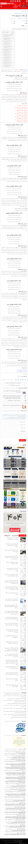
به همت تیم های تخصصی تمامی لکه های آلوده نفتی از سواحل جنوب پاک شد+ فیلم (15, 820)
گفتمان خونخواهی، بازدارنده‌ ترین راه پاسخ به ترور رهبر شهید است (11, 575)
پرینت (13, 23)
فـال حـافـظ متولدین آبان (7, 54)
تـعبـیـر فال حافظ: (7, 58)
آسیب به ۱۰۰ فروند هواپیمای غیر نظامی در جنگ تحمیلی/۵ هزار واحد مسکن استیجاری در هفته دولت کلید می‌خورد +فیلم (14, 798)
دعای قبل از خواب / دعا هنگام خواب (14, 400)
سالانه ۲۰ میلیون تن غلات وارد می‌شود (18, 759)
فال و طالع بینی (17, 13)
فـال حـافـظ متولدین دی (7, 60)
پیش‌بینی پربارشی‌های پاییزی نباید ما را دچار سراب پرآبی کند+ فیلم (14, 771)
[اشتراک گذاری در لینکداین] (15, 379)
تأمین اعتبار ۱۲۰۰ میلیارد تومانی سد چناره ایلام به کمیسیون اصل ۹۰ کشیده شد (12, 631)
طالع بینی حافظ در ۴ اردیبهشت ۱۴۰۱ (21, 113)
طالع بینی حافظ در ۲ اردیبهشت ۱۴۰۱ (21, 116)
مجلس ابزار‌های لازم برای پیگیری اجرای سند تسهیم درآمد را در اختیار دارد (14, 810)
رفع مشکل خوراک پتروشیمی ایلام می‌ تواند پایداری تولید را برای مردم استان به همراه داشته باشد (11, 582)
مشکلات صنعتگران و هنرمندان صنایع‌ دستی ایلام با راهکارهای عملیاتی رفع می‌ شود (11, 606)
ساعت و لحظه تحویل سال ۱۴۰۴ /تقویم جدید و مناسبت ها (12, 391)
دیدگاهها (6, 535)
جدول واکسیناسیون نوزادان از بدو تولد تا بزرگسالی (11, 405)
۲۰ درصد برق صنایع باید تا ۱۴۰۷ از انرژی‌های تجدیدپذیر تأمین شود (15, 792)
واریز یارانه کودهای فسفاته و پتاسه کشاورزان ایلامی (12, 685)
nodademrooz (20, 18)
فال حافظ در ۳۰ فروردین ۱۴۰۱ (22, 121)
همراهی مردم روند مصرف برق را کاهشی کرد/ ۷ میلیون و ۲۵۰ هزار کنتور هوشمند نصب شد (15, 755)
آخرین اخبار (22, 535)
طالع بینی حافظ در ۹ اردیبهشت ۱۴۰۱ (21, 107)
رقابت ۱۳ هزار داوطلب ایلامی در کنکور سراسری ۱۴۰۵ (11, 550)
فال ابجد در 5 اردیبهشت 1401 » (14, 385)
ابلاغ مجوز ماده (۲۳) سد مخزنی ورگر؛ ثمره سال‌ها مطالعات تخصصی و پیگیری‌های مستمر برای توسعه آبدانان (11, 649)
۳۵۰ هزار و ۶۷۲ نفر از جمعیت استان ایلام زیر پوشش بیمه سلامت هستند (11, 599)
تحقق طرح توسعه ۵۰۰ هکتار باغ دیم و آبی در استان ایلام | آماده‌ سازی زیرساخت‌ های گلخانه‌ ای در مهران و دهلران (11, 662)
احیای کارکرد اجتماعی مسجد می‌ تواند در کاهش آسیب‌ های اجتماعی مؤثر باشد (11, 625)
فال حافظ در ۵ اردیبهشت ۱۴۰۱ (22, 112)
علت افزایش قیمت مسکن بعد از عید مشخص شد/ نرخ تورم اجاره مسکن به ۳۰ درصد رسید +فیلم (15, 788)
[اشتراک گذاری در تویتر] (22, 379)
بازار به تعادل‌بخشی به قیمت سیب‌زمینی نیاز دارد (16, 780)
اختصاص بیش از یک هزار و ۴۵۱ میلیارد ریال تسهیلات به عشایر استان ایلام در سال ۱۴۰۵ (15, 506)
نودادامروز (20, 843)
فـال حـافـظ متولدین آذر (7, 57)
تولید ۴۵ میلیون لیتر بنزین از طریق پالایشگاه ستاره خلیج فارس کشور (15, 762)
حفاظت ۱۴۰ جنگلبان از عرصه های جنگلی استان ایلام (12, 563)
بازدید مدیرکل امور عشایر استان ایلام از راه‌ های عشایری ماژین (11, 667)
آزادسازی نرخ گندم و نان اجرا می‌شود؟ (18, 766)
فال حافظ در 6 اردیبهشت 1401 (20, 16)
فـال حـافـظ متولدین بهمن (7, 62)
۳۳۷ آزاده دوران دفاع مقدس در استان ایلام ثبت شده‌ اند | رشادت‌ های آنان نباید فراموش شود (11, 557)
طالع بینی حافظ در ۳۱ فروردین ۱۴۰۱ (21, 120)
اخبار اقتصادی (20, 749)
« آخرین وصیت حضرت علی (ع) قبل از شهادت (13, 383)
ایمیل (25, 23)
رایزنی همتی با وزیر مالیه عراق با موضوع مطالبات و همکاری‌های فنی (16, 824)
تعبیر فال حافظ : (7, 36)
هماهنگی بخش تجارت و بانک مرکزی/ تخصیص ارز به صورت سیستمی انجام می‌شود (15, 806)
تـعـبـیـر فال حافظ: (7, 39)
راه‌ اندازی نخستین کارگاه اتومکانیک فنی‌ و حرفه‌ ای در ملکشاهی (12, 642)
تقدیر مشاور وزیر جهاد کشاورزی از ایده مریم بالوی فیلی (11, 636)
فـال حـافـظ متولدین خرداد (7, 41)
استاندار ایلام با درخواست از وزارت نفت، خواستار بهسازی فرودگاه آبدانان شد (11, 674)
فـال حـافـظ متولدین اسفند (7, 65)
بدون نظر (12, 21)
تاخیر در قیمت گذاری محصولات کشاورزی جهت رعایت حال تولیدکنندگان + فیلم (15, 828)
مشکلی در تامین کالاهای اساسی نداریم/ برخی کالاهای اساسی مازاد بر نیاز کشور (15, 784)
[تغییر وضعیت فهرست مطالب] (12, 32)
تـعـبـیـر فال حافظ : (7, 45)
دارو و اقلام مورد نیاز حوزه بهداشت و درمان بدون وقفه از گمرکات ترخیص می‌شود (15, 832)
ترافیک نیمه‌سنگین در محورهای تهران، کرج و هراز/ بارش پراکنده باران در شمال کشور (15, 751)
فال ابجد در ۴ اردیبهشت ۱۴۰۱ (22, 371)
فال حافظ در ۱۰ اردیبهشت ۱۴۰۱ (22, 105)
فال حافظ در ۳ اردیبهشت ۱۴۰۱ (22, 115)
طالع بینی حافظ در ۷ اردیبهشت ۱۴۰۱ (21, 110)
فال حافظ (22, 94)
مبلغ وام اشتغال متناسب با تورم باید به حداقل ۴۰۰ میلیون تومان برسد (16, 775)
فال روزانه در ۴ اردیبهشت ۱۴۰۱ (22, 370)
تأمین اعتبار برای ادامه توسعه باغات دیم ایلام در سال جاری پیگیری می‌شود (12, 545)
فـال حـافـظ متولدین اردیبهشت (8, 38)
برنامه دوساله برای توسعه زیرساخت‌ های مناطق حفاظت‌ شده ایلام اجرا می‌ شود (11, 619)
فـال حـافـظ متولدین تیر (7, 43)
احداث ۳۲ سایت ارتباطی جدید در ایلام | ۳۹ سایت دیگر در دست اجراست (12, 570)
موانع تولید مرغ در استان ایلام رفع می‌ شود (12, 679)
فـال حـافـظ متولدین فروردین (8, 35)
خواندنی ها (23, 13)
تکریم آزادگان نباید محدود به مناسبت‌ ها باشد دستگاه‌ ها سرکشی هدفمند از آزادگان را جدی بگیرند (11, 588)
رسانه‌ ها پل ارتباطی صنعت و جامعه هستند (11, 593)
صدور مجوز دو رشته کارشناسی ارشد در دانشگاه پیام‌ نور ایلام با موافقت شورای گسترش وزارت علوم (11, 613)
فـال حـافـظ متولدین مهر (7, 51)
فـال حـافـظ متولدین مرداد (7, 46)
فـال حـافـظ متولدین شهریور (7, 49)
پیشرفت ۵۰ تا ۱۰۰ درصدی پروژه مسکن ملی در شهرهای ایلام (12, 538)
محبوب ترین (14, 535)
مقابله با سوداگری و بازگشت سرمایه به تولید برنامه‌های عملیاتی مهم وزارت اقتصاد (15, 815)
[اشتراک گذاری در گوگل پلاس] (18, 379)
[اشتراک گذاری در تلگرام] (20, 379)
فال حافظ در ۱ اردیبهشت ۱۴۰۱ (22, 118)
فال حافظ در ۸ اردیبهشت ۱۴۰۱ (22, 109)
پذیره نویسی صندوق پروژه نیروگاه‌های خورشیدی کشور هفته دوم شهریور (15, 802)
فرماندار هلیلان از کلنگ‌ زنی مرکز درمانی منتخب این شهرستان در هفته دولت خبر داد (11, 655)
